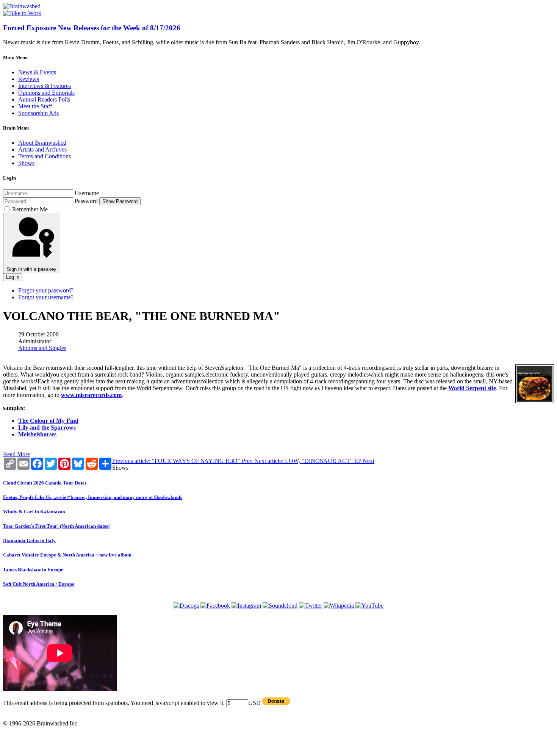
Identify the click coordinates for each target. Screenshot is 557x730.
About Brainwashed (42, 142)
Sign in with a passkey (31, 269)
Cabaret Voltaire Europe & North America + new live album (67, 555)
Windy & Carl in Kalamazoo (34, 511)
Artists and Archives (42, 149)
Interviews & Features (44, 86)
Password (86, 201)
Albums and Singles (42, 348)
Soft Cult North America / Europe (38, 584)
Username (87, 193)
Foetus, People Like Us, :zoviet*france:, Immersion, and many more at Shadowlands (92, 497)
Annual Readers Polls (44, 99)
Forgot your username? (46, 297)
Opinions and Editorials (46, 92)
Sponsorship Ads (38, 113)
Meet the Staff (35, 106)
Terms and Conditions (44, 156)
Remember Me (30, 209)
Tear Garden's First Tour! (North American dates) (56, 526)
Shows (26, 163)
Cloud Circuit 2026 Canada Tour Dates (44, 483)
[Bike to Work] (22, 13)
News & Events (37, 72)
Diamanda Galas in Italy (29, 540)
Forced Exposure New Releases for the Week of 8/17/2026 (91, 28)
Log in (12, 277)
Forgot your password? (46, 290)
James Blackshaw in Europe (33, 569)
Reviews (28, 79)
